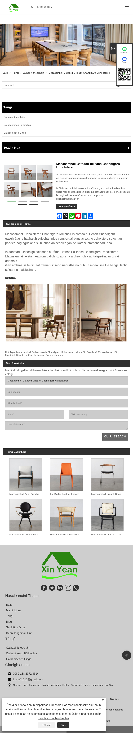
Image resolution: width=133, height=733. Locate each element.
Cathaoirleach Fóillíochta (17, 125)
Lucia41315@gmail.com (28, 679)
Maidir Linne (13, 610)
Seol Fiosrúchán (67, 206)
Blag (9, 621)
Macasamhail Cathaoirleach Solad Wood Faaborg (67, 534)
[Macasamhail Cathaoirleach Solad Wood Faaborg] (66, 514)
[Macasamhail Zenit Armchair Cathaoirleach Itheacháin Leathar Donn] (26, 474)
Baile (5, 72)
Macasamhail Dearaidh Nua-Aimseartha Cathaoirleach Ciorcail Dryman (26, 534)
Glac (63, 725)
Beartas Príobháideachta (53, 718)
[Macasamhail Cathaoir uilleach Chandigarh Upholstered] (11, 172)
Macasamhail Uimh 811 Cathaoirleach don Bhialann (108, 534)
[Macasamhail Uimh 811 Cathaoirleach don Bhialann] (107, 514)
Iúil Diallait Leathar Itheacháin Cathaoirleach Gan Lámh (67, 494)
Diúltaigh (46, 725)
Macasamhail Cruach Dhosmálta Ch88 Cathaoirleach (108, 494)
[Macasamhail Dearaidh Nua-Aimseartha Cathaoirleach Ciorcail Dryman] (26, 514)
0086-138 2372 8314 (26, 673)
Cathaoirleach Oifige (15, 132)
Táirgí (15, 72)
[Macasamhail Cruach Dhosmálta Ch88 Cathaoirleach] (107, 474)
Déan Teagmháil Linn (19, 633)
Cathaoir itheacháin (33, 72)
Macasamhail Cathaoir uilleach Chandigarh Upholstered (79, 72)
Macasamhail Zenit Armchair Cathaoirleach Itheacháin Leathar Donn (26, 494)
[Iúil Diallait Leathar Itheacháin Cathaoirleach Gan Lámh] (66, 474)
